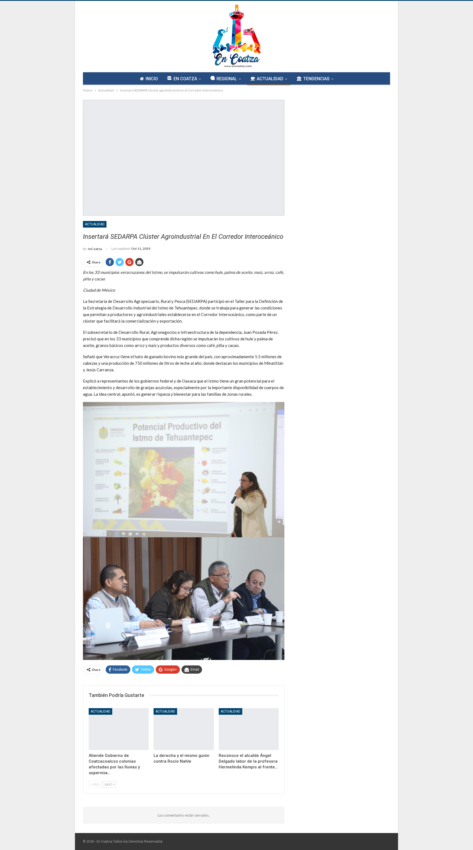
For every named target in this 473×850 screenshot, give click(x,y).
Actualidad (95, 224)
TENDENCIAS (316, 78)
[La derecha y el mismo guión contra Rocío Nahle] (184, 729)
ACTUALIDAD (270, 78)
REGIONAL (227, 78)
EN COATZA (185, 78)
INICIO (152, 78)
